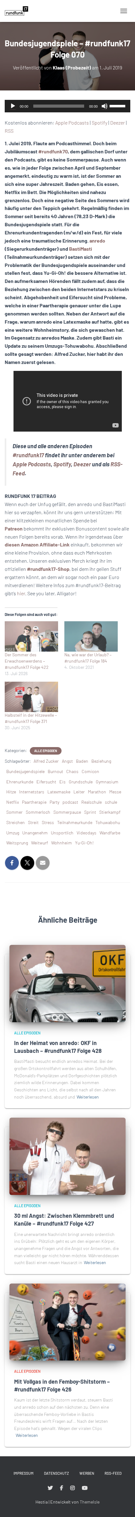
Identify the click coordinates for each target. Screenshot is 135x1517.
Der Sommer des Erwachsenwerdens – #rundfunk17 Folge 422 (27, 661)
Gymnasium (107, 781)
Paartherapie (34, 802)
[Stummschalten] (104, 106)
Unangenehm (35, 832)
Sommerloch (38, 812)
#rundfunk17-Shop (48, 569)
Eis (62, 781)
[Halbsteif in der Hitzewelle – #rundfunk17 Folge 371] (31, 697)
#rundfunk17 (28, 455)
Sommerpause (67, 812)
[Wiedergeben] (13, 106)
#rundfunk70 (53, 151)
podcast (70, 802)
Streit (33, 822)
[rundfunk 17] (19, 11)
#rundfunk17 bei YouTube (85, 1488)
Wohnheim (61, 842)
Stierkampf (110, 812)
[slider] (118, 105)
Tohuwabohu (107, 822)
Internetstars (31, 791)
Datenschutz (56, 1473)
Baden (82, 761)
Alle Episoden (45, 751)
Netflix (12, 802)
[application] (67, 106)
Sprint (90, 812)
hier (21, 593)
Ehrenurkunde (19, 781)
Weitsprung (17, 842)
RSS (9, 131)
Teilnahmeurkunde (74, 822)
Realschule (91, 802)
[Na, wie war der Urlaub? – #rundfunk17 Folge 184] (91, 636)
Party (54, 802)
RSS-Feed (113, 1473)
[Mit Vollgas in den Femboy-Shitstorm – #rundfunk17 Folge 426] (67, 1321)
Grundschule (81, 781)
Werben (86, 1473)
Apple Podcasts (72, 123)
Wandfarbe (110, 832)
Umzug (12, 832)
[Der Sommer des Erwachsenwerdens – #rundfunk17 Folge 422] (31, 636)
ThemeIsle (90, 1501)
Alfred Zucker (46, 761)
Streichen (15, 822)
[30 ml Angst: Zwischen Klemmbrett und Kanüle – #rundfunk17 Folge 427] (67, 1155)
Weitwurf (39, 842)
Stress (48, 822)
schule (111, 802)
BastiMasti (80, 249)
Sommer (14, 812)
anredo (97, 240)
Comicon (90, 771)
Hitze (11, 791)
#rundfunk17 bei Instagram (72, 1488)
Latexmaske (58, 791)
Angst (67, 761)
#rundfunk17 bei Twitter (50, 1488)
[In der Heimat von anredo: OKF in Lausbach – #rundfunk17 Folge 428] (67, 983)
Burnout (55, 771)
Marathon (97, 791)
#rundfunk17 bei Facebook (61, 1488)
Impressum (24, 1473)
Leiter (79, 791)
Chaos (72, 771)
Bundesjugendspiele (25, 771)
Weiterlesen (88, 1096)
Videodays (86, 832)
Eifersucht (46, 781)
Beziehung (101, 761)
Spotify (99, 123)
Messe (115, 791)
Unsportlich (62, 832)
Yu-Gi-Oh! (84, 842)
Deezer (117, 123)
